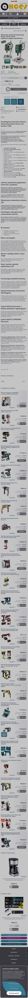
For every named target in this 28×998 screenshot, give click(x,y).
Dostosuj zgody (14, 988)
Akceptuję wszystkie (14, 993)
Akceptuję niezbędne (14, 983)
